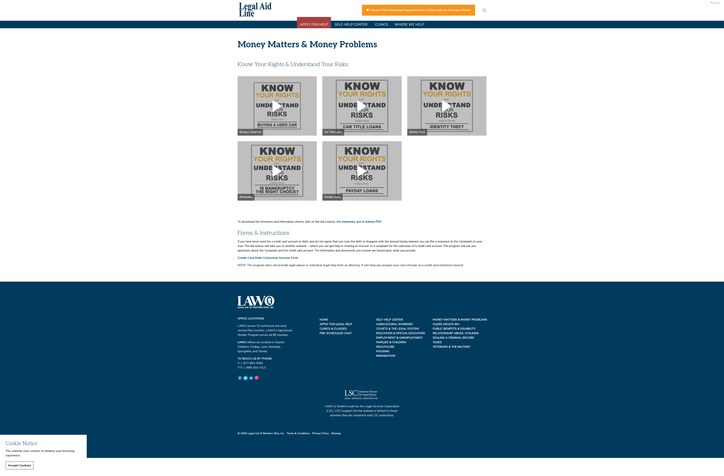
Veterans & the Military (451, 347)
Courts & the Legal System (397, 329)
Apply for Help (314, 24)
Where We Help (409, 24)
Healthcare (385, 347)
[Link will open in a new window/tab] (240, 378)
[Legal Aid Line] (257, 9)
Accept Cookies (19, 465)
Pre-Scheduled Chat (336, 333)
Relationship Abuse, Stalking (456, 333)
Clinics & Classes (333, 329)
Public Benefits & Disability (454, 329)
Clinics (381, 24)
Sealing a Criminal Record (453, 338)
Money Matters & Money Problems (460, 320)
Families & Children (391, 342)
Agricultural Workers (394, 324)
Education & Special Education (400, 333)
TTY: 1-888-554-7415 (252, 368)
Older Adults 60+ (446, 324)
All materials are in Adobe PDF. (359, 222)
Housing (382, 351)
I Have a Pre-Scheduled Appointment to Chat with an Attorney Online (420, 10)
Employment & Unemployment (399, 338)
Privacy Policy (320, 433)
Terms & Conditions (298, 433)
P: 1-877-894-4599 (250, 363)
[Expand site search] (484, 10)
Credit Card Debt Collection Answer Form (268, 258)
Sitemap (336, 433)
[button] (277, 106)
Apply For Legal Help (336, 324)
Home (324, 320)
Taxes (437, 342)
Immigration (385, 356)
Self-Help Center (351, 24)
